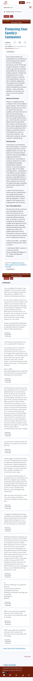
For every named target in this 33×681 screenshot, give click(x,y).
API (16, 670)
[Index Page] (5, 2)
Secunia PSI (18, 265)
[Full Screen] (14, 42)
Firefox (7, 265)
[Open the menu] (30, 7)
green (11, 7)
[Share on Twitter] (25, 42)
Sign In (22, 2)
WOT (9, 267)
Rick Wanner (10, 48)
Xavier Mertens (18, 11)
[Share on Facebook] (19, 42)
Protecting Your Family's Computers (16, 33)
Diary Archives (10, 664)
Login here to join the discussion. (14, 648)
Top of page (27, 656)
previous (6, 16)
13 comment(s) (10, 51)
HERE (7, 21)
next (11, 16)
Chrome (22, 263)
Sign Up (28, 2)
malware (12, 265)
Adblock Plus (15, 263)
